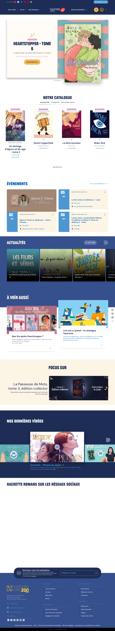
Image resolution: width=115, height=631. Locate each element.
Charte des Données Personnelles (49, 625)
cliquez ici (33, 576)
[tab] (13, 10)
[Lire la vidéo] (13, 453)
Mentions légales (68, 625)
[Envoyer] (96, 573)
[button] (101, 2)
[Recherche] (96, 9)
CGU (35, 625)
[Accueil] (57, 10)
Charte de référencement (23, 625)
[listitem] (15, 2)
